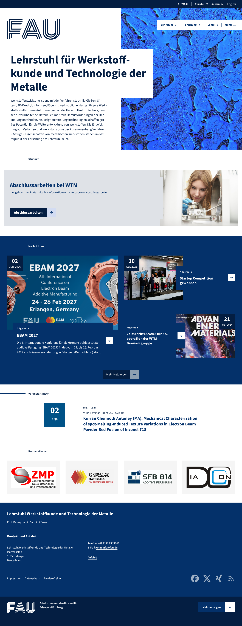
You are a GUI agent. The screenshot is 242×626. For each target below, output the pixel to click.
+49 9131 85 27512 (108, 543)
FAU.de (184, 4)
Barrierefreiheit (53, 578)
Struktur (199, 4)
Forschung (190, 25)
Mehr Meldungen (116, 374)
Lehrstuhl (167, 25)
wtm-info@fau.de (106, 548)
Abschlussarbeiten (28, 212)
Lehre (211, 25)
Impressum (14, 578)
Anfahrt (92, 557)
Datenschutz (32, 578)
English (231, 4)
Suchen (216, 4)
